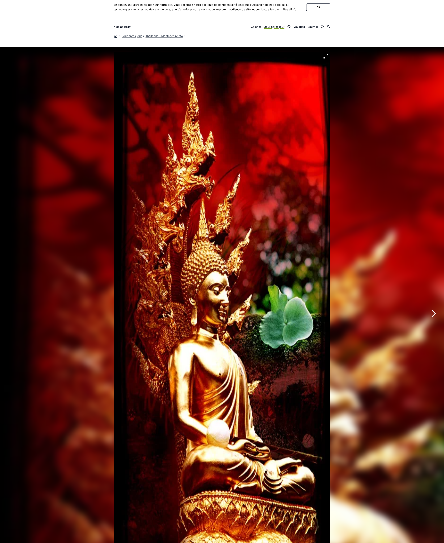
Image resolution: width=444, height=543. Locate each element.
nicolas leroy (122, 26)
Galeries (256, 26)
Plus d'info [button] (289, 9)
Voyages (299, 26)
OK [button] (318, 7)
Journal (313, 26)
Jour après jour (274, 26)
